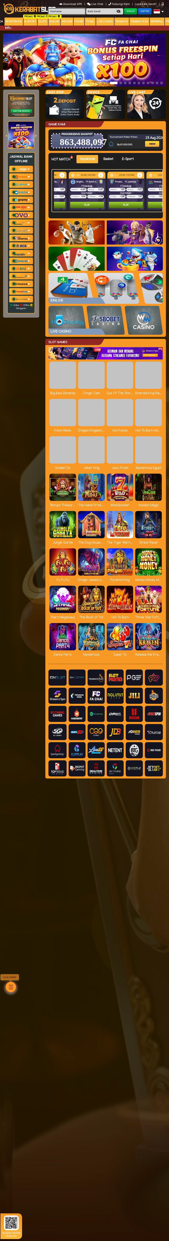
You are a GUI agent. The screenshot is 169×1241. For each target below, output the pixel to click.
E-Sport (30, 21)
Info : (8, 28)
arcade (67, 21)
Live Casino (105, 21)
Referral (157, 21)
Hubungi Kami (120, 4)
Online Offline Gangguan (21, 306)
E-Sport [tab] (128, 159)
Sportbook (14, 21)
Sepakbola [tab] (87, 159)
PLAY (72, 205)
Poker (79, 21)
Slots (43, 21)
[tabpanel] (108, 191)
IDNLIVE (54, 21)
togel (90, 21)
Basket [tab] (108, 159)
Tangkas (121, 21)
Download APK (72, 4)
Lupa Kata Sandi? (146, 4)
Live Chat (96, 4)
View (149, 139)
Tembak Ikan (139, 21)
